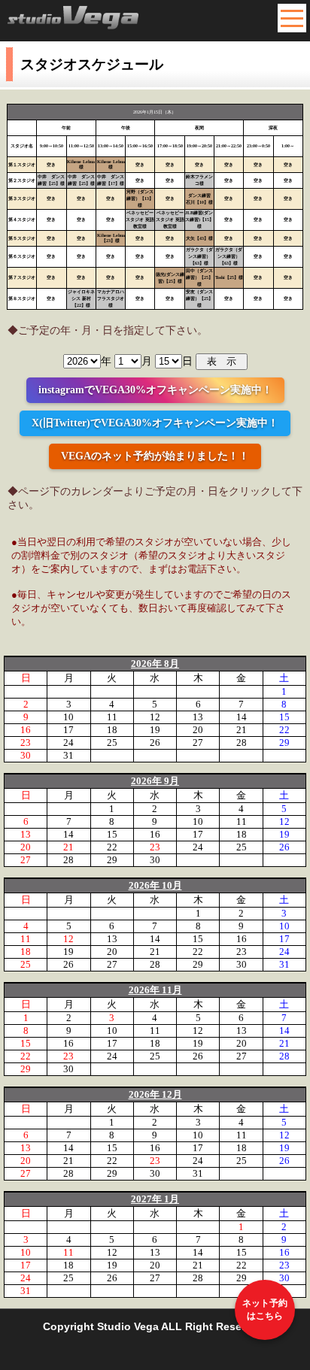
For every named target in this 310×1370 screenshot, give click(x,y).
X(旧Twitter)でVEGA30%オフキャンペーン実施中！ (155, 423)
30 (25, 755)
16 (25, 729)
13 (198, 717)
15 (284, 717)
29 (284, 742)
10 (68, 717)
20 (198, 729)
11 (112, 717)
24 (68, 742)
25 (112, 742)
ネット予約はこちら (264, 1309)
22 (284, 729)
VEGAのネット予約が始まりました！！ (155, 456)
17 (68, 729)
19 (155, 729)
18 (112, 729)
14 (241, 717)
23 (25, 742)
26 (155, 742)
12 (155, 717)
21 (241, 729)
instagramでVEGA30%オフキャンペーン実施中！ (155, 390)
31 (68, 755)
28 (241, 742)
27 (198, 742)
